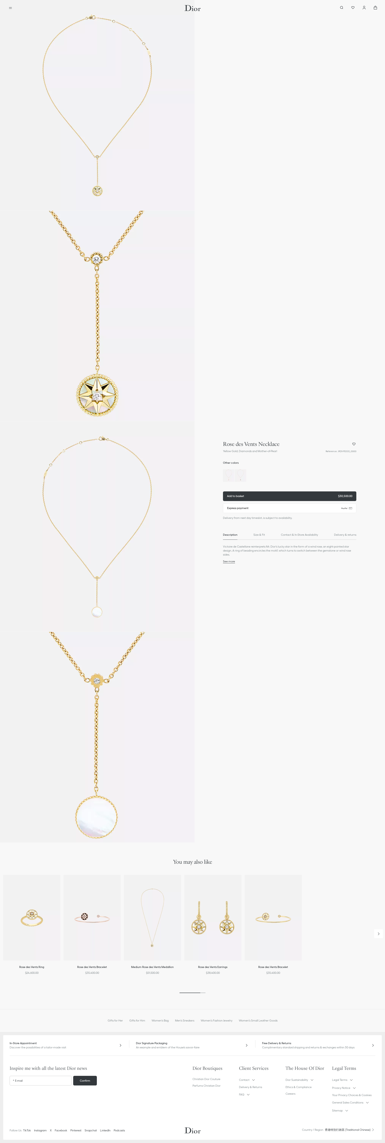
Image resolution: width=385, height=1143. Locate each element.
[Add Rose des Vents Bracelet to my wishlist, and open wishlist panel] (120, 883)
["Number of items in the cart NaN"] (375, 8)
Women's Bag (160, 1020)
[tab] (230, 535)
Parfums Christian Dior (206, 1085)
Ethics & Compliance (299, 1087)
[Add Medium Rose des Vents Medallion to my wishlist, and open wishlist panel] (180, 883)
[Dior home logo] (192, 8)
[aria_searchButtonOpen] (341, 8)
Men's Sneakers (184, 1020)
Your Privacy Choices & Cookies (352, 1095)
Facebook (61, 1130)
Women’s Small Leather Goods (258, 1020)
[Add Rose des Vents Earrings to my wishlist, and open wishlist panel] (241, 883)
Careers (290, 1093)
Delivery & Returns (250, 1087)
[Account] (364, 8)
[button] (97, 105)
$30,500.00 (289, 496)
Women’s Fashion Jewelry (216, 1020)
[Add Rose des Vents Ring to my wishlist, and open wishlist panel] (60, 883)
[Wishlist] (353, 8)
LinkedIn (105, 1130)
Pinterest (75, 1130)
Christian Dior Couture (206, 1079)
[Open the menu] (10, 8)
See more (229, 561)
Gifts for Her (115, 1020)
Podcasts (119, 1130)
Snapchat (91, 1130)
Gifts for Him (137, 1020)
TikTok (27, 1130)
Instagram (40, 1130)
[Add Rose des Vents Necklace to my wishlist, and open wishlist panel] (354, 444)
